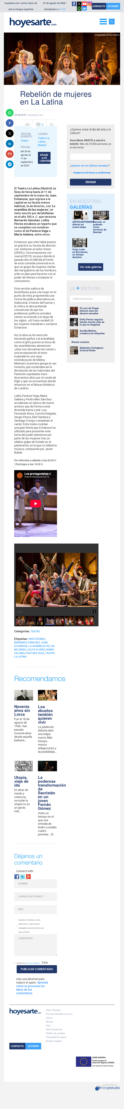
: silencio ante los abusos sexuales (89, 311)
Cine (48, 1025)
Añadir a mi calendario (45, 157)
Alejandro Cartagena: (92, 349)
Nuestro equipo (54, 1040)
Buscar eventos (80, 342)
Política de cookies (55, 1033)
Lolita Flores (36, 649)
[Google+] (28, 876)
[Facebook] (16, 876)
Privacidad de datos (56, 1037)
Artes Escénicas (54, 1029)
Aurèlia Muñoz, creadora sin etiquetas (92, 332)
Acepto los (28, 963)
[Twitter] (22, 876)
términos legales (33, 963)
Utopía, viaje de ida (21, 781)
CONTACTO (99, 6)
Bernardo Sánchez (27, 642)
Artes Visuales (53, 1010)
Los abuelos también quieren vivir (45, 714)
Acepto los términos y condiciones (92, 172)
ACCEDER (113, 6)
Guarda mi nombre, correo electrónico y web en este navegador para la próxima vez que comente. (31, 926)
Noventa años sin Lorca (22, 710)
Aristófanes (36, 639)
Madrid (42, 145)
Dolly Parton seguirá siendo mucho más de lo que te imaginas (92, 322)
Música (49, 1021)
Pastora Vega (35, 653)
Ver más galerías (91, 267)
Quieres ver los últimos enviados (89, 165)
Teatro (24, 140)
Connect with (24, 871)
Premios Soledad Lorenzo (59, 1013)
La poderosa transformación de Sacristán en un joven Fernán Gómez (52, 792)
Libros (49, 1017)
